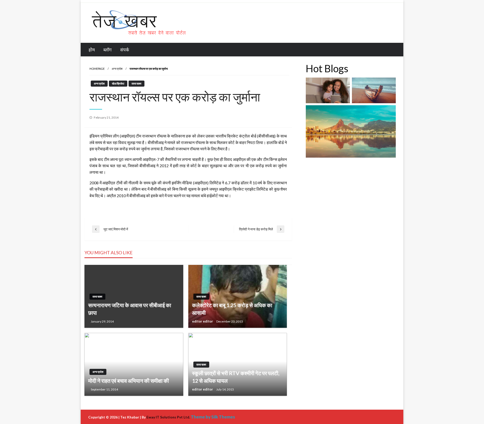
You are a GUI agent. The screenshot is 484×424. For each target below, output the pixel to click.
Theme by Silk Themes (213, 416)
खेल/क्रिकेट (118, 83)
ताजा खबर (136, 83)
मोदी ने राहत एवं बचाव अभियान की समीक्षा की (128, 380)
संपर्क (124, 50)
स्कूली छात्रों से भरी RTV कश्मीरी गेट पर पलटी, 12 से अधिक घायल (235, 376)
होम (92, 50)
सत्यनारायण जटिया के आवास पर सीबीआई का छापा (129, 308)
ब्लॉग (107, 50)
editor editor (203, 321)
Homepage (97, 68)
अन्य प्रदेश (117, 68)
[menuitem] (91, 49)
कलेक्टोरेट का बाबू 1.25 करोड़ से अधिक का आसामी (232, 308)
